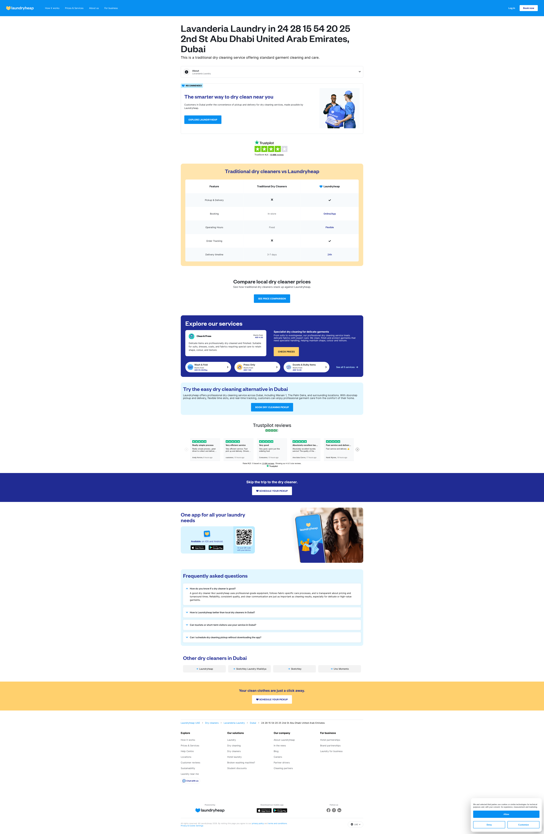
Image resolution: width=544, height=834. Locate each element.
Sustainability (188, 768)
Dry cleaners (212, 722)
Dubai (253, 722)
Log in (511, 8)
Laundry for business (331, 751)
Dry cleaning (234, 745)
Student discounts (237, 768)
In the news (280, 745)
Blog (276, 751)
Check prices (286, 351)
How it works (52, 8)
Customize (523, 825)
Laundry (231, 739)
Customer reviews (190, 762)
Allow (506, 814)
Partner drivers (282, 762)
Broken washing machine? (241, 762)
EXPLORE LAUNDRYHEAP (203, 119)
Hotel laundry (234, 756)
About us (94, 8)
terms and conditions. (277, 823)
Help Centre (187, 751)
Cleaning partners (283, 768)
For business (111, 8)
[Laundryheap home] (20, 8)
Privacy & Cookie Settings (192, 826)
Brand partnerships (330, 745)
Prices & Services (74, 8)
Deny (489, 825)
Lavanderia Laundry (234, 722)
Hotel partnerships (330, 739)
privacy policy (258, 823)
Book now (528, 8)
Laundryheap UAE (190, 722)
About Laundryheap (284, 739)
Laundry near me (190, 773)
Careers (278, 756)
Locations (186, 756)
